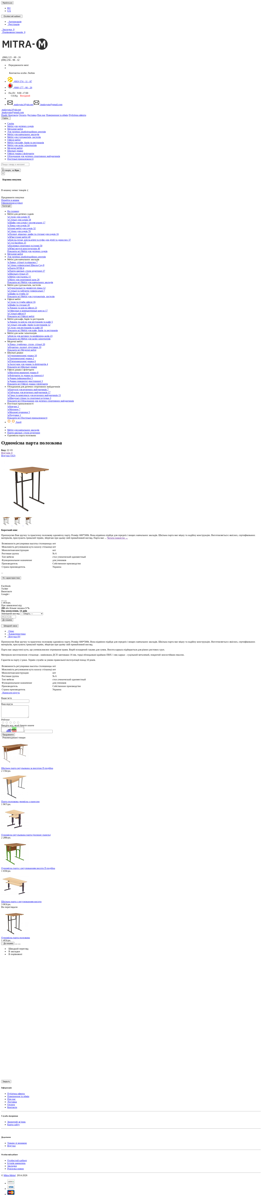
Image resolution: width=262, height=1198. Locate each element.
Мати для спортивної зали (23, 279)
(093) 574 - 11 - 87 (22, 81)
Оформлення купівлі (12, 203)
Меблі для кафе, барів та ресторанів (25, 142)
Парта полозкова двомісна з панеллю (20, 801)
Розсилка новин (15, 1168)
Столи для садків (18, 217)
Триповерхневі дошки (20, 358)
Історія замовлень (16, 1163)
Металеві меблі (15, 129)
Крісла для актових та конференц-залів (29, 336)
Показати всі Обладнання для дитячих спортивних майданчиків (40, 401)
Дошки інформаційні (20, 378)
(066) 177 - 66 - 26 (22, 87)
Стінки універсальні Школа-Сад (25, 265)
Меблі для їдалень (19, 276)
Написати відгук (10, 692)
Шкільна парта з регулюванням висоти (21, 901)
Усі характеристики (11, 578)
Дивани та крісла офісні (22, 308)
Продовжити (8, 735)
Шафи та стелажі (18, 305)
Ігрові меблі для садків (21, 228)
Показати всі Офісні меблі (20, 316)
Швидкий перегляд (17, 948)
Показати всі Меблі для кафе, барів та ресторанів (32, 330)
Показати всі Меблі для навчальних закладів (30, 282)
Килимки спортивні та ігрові (24, 245)
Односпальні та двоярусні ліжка (26, 288)
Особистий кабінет (17, 1160)
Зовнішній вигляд (10, 613)
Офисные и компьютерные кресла (27, 310)
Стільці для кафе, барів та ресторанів (28, 324)
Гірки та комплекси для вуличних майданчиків (34, 395)
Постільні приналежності (20, 159)
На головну (13, 211)
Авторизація (14, 21)
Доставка (12, 1102)
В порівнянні (14, 954)
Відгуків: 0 (6, 453)
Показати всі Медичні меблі (21, 350)
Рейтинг (5, 719)
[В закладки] (2, 600)
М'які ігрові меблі (18, 237)
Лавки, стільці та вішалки (22, 262)
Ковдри (13, 406)
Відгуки (11, 1145)
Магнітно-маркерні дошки (22, 372)
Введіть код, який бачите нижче (17, 725)
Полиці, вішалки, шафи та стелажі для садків (33, 234)
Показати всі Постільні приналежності (27, 418)
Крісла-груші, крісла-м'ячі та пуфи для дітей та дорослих (39, 240)
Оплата (11, 1104)
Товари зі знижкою (17, 1143)
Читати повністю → (117, 538)
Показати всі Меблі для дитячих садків (27, 251)
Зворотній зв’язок (16, 1122)
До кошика (7, 620)
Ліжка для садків (18, 225)
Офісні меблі (13, 140)
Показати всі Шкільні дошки (22, 367)
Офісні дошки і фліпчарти (20, 153)
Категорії (6, 206)
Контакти (12, 1107)
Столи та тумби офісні (21, 302)
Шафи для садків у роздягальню (26, 222)
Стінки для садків (19, 231)
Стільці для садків (19, 219)
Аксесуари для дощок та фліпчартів (27, 364)
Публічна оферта (16, 1093)
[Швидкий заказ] (16, 944)
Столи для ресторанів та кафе (25, 327)
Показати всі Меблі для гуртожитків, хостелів (31, 296)
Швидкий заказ (9, 626)
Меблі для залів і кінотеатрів (22, 145)
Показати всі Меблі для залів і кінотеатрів (28, 338)
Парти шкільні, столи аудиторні (26, 271)
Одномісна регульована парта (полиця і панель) (26, 835)
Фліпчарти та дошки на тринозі (25, 375)
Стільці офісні (16, 313)
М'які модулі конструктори (23, 248)
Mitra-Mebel (10, 1175)
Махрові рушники (18, 412)
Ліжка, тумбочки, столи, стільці (26, 344)
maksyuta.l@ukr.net (23, 104)
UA (9, 11)
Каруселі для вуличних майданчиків (28, 389)
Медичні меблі (14, 148)
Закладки (12, 1166)
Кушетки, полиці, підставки (24, 347)
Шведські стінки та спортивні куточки (29, 398)
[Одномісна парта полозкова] (30, 514)
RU (9, 8)
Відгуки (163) (8, 455)
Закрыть (6, 1081)
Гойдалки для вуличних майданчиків (28, 392)
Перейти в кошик (10, 200)
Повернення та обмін (18, 1096)
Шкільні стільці (17, 274)
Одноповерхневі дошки (22, 355)
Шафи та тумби (17, 293)
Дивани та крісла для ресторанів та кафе (30, 322)
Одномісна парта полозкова (15, 937)
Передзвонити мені (18, 65)
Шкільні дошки (15, 150)
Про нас (11, 1099)
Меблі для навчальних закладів (23, 134)
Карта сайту (13, 1124)
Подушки (14, 415)
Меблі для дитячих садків (20, 126)
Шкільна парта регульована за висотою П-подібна (27, 768)
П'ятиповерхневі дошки (21, 361)
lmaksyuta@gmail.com (50, 104)
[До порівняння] (5, 600)
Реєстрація (13, 24)
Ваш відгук (7, 704)
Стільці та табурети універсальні (26, 291)
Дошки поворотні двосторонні (25, 381)
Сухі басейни (16, 242)
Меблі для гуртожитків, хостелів (24, 137)
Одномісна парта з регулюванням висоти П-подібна (28, 868)
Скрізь (10, 123)
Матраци (13, 409)
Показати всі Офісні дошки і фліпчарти (27, 384)
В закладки (13, 951)
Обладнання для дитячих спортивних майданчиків (33, 156)
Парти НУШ (15, 268)
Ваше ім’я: (6, 698)
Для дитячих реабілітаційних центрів (26, 131)
